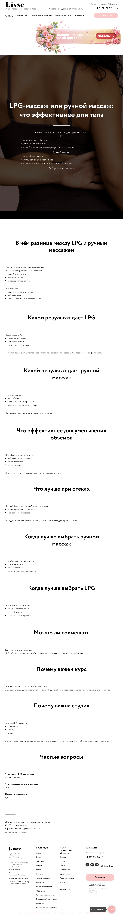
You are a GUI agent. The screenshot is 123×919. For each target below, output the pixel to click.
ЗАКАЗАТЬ (106, 36)
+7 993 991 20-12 (107, 8)
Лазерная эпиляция (41, 15)
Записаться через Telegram (104, 4)
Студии (9, 16)
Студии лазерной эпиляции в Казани (21, 8)
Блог (70, 15)
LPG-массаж (22, 15)
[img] (14, 4)
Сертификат (60, 15)
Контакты (80, 15)
